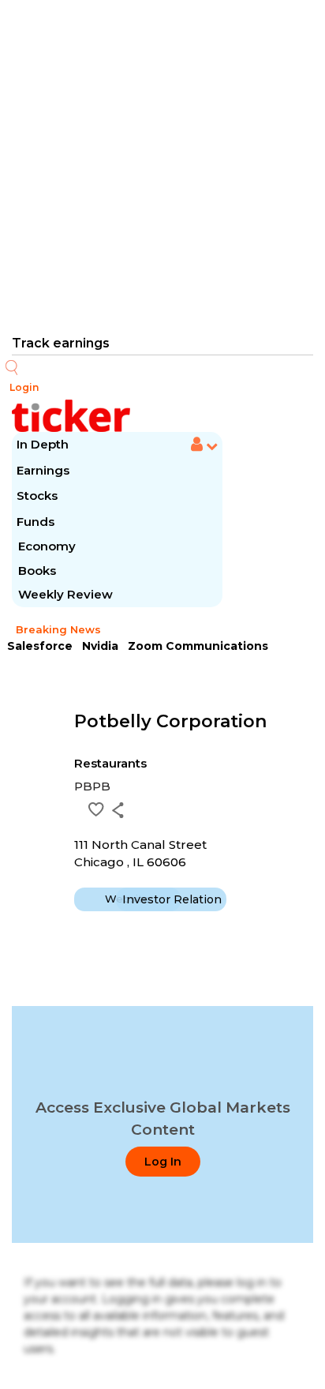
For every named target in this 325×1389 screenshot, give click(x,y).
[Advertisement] (162, 165)
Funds (37, 521)
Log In (162, 1161)
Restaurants (110, 763)
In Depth (43, 444)
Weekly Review (65, 594)
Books (37, 570)
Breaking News (58, 629)
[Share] (118, 810)
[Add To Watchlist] (96, 809)
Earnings (45, 470)
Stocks (37, 495)
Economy (47, 546)
